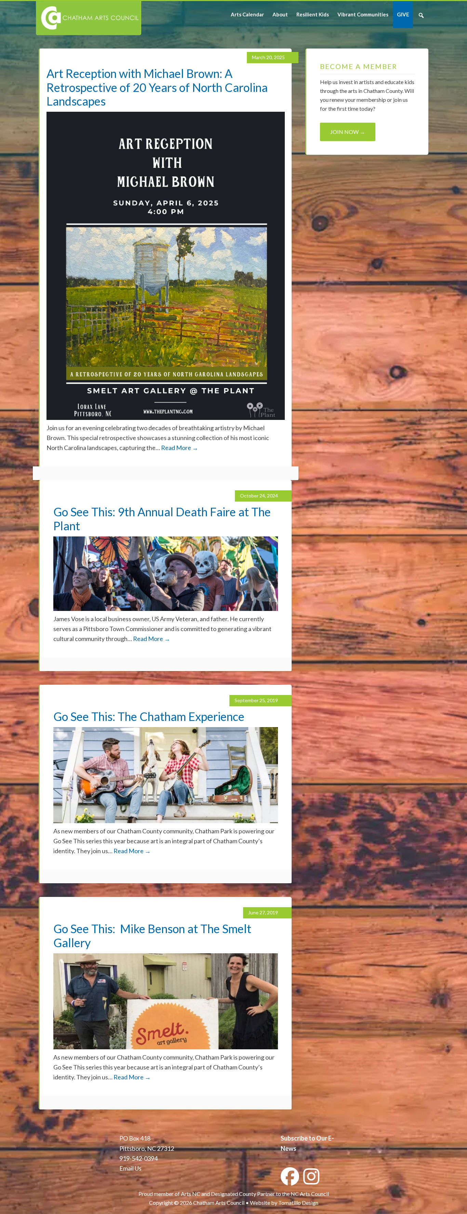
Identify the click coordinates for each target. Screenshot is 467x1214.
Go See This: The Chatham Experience (148, 716)
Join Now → (347, 131)
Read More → (179, 447)
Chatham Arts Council (88, 18)
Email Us (130, 1168)
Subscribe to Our (304, 1138)
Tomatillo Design (298, 1202)
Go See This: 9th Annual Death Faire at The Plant (162, 519)
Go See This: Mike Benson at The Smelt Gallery (152, 936)
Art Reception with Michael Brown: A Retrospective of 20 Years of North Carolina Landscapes (157, 87)
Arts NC (190, 1193)
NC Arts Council (310, 1193)
